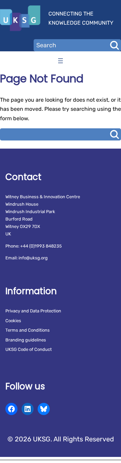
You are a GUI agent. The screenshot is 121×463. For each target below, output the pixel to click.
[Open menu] (60, 61)
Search (114, 45)
